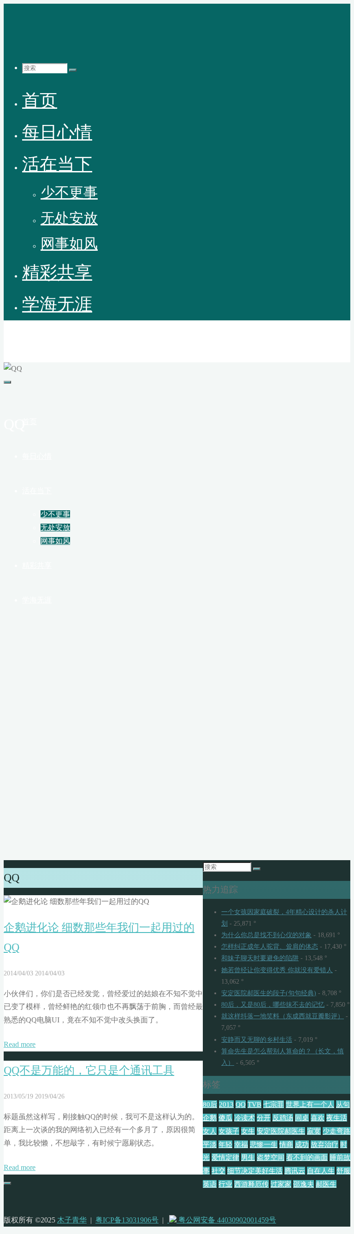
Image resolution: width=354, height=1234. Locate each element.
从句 (343, 1104)
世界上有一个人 (310, 1104)
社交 (218, 1171)
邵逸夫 (303, 1184)
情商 (286, 1144)
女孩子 (228, 1131)
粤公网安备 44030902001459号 (226, 1220)
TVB (254, 1104)
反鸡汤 (282, 1118)
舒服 (343, 1171)
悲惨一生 (263, 1144)
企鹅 (210, 1118)
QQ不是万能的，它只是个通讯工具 (89, 1070)
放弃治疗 (324, 1144)
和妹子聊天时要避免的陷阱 (260, 958)
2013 (226, 1104)
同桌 (302, 1118)
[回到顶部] (7, 1183)
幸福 (241, 1144)
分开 (264, 1118)
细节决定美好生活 (255, 1171)
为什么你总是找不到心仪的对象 (266, 935)
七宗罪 (273, 1104)
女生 (248, 1131)
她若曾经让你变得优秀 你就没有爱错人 (277, 970)
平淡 (210, 1144)
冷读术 (244, 1118)
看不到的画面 (307, 1157)
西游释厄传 (251, 1184)
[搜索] (73, 70)
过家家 (281, 1184)
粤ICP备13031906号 (127, 1220)
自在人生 (321, 1171)
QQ (241, 1104)
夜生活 (336, 1118)
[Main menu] (7, 382)
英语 (210, 1184)
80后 (210, 1104)
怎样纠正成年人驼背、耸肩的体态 (269, 946)
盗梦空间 (270, 1157)
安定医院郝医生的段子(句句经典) (268, 993)
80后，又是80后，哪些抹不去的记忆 (272, 1004)
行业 (225, 1184)
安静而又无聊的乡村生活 (256, 1039)
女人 (210, 1131)
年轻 (225, 1144)
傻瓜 (225, 1118)
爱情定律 (225, 1157)
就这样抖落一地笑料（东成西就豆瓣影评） (282, 1016)
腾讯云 (294, 1171)
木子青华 (26, 337)
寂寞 (314, 1131)
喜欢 (317, 1118)
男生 (248, 1157)
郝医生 (326, 1184)
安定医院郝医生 (281, 1131)
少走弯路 (336, 1131)
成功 (302, 1144)
